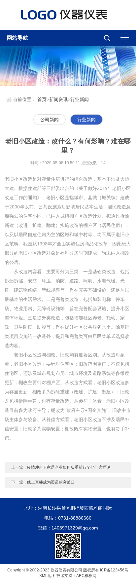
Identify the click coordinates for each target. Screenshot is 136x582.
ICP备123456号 (114, 570)
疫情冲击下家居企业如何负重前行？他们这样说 (68, 467)
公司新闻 (49, 119)
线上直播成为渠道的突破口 (51, 482)
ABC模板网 (86, 575)
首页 (42, 99)
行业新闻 (79, 99)
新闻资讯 (58, 99)
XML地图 (47, 575)
